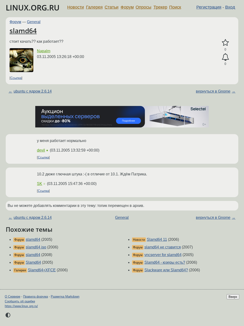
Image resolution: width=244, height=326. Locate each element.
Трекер (160, 7)
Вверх (233, 297)
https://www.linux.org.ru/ (21, 306)
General (34, 22)
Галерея (94, 7)
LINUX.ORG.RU (33, 7)
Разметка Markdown (65, 296)
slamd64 (23, 30)
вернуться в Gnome (213, 91)
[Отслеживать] (225, 57)
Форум (127, 7)
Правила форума (35, 296)
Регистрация (208, 7)
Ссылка (15, 78)
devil (41, 150)
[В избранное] (225, 42)
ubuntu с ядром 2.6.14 (33, 91)
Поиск (175, 7)
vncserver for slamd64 (163, 255)
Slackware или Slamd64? (166, 270)
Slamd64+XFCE (42, 270)
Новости (75, 7)
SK (39, 184)
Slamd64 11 (157, 239)
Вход (230, 7)
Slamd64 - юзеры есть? (164, 262)
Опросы (143, 7)
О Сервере (12, 296)
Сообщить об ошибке (20, 301)
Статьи (111, 7)
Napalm (43, 51)
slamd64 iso (36, 247)
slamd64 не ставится (162, 247)
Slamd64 (33, 262)
